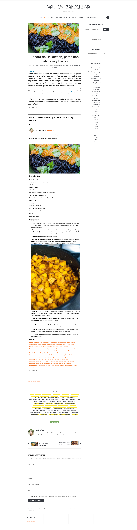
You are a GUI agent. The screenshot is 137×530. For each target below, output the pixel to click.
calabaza (36, 342)
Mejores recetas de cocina (54, 349)
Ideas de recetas (64, 346)
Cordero (96, 137)
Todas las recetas (91, 17)
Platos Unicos (96, 87)
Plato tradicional (33, 353)
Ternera (96, 135)
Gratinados (96, 85)
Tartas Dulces (96, 96)
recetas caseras (51, 359)
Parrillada (96, 80)
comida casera (51, 344)
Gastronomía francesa (49, 346)
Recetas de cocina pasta (36, 363)
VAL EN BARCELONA (68, 7)
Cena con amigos (44, 342)
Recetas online (43, 365)
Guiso (57, 346)
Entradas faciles (96, 102)
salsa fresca (51, 365)
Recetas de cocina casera (36, 361)
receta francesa (42, 357)
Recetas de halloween (65, 363)
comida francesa (60, 344)
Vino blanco (32, 367)
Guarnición (72, 17)
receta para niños (66, 357)
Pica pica (50, 17)
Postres (81, 17)
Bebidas (96, 69)
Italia (96, 113)
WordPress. (62, 527)
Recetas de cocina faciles (51, 361)
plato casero (48, 351)
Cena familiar (53, 342)
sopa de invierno (59, 365)
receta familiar (33, 357)
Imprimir (56, 422)
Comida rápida (70, 344)
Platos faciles (69, 65)
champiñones (62, 342)
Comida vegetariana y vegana (96, 72)
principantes (42, 353)
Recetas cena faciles (62, 359)
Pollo (96, 133)
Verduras (96, 141)
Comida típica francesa (35, 346)
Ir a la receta (31, 71)
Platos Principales (61, 17)
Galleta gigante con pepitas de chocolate (64, 443)
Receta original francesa (54, 357)
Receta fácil (68, 355)
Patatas (96, 128)
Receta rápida (33, 359)
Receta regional (42, 359)
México (96, 117)
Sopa (96, 74)
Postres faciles (96, 107)
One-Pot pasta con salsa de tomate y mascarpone (44, 443)
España (96, 109)
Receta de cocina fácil (48, 355)
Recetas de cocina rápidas (51, 363)
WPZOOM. (86, 527)
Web (29, 490)
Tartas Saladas (96, 91)
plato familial (66, 351)
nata (30, 351)
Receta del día (96, 100)
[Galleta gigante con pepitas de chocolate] (75, 443)
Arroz (96, 124)
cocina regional (42, 344)
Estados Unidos (96, 115)
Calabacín (96, 131)
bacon (31, 342)
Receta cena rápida (62, 353)
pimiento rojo (40, 351)
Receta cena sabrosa (35, 355)
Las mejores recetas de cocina (37, 349)
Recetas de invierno (54, 135)
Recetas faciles (33, 365)
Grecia (96, 122)
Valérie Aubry (39, 65)
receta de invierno (59, 355)
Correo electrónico (33, 484)
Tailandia (96, 120)
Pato (96, 139)
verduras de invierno (70, 365)
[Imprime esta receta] (29, 124)
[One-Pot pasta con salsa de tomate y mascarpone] (34, 443)
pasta (34, 351)
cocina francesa (71, 342)
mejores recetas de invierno (69, 349)
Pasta (64, 65)
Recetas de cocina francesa (66, 361)
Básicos (96, 98)
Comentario (31, 464)
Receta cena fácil (51, 353)
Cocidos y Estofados (96, 83)
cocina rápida (33, 344)
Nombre (30, 478)
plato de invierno (57, 351)
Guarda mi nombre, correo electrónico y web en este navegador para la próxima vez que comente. (53, 496)
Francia (60, 65)
